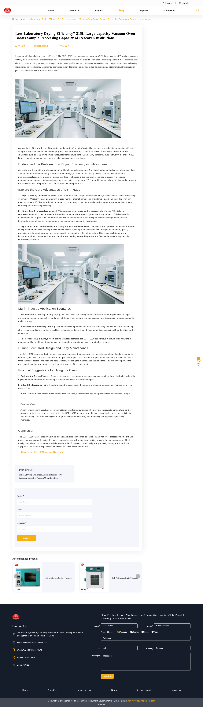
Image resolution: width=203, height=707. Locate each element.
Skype (146, 632)
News (22, 19)
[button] (16, 576)
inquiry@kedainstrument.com (35, 643)
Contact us (169, 10)
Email (150, 626)
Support (144, 10)
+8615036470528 (34, 650)
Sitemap (101, 704)
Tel (99, 649)
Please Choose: (107, 632)
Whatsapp (123, 632)
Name (97, 626)
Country (149, 649)
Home (51, 10)
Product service (84, 690)
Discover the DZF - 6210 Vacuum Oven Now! (42, 452)
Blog (121, 10)
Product (99, 10)
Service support (143, 690)
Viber (155, 632)
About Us (74, 10)
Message (96, 655)
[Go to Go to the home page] (7, 10)
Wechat (135, 632)
